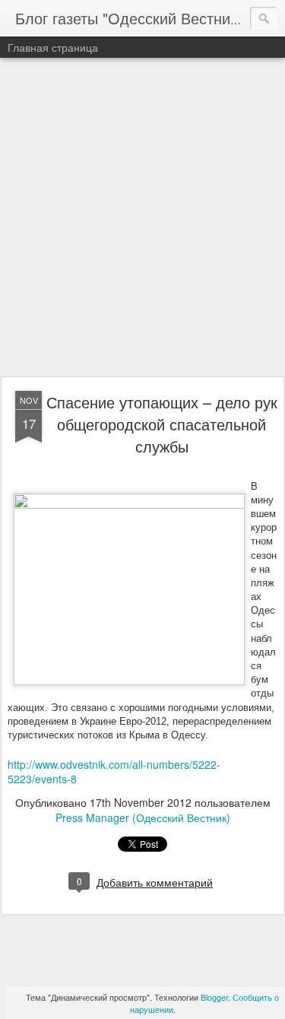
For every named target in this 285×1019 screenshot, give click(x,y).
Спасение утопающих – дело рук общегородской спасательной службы (161, 424)
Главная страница (53, 47)
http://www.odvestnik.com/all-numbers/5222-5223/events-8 (114, 772)
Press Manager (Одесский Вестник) (142, 817)
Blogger (214, 997)
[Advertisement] (142, 217)
